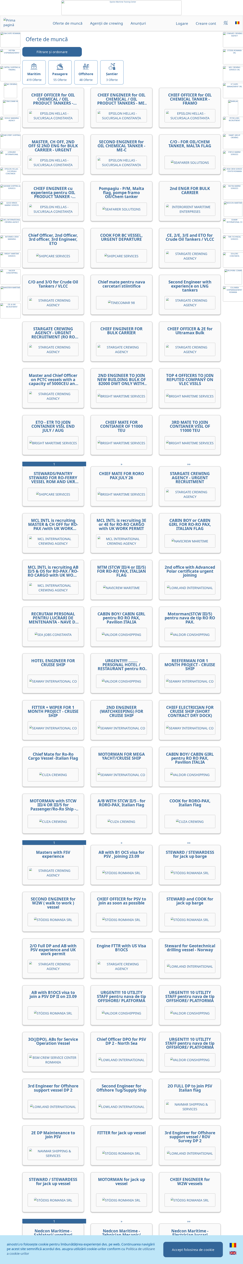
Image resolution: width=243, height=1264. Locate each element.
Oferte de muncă (67, 23)
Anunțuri (138, 23)
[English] (233, 1255)
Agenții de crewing (106, 23)
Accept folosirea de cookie (193, 1249)
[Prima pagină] (13, 24)
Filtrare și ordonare (52, 51)
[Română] (233, 1247)
